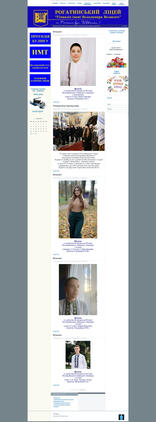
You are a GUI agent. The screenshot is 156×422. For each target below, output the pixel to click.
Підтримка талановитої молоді (62, 403)
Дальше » (83, 389)
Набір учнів (57, 397)
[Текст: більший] (126, 26)
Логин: (109, 104)
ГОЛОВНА (56, 414)
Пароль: (109, 109)
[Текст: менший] (122, 26)
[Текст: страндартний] (124, 26)
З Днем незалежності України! (62, 404)
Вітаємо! (56, 406)
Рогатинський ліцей (39, 2)
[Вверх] (122, 419)
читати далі (56, 102)
